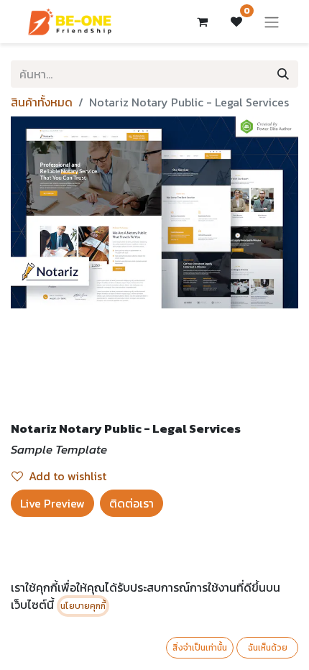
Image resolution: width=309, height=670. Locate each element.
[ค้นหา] (283, 74)
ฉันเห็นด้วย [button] (267, 647)
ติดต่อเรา (131, 503)
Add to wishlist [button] (67, 476)
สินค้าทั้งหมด (42, 102)
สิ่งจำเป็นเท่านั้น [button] (199, 647)
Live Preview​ (52, 503)
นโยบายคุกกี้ (83, 606)
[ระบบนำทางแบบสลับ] (272, 21)
